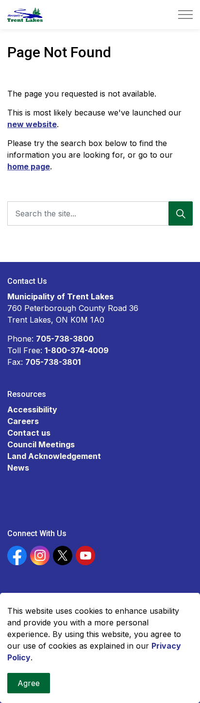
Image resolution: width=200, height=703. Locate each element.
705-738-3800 (65, 338)
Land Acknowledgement (54, 456)
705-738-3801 (53, 362)
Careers (23, 421)
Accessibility (32, 409)
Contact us (28, 433)
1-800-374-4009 (77, 350)
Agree (28, 683)
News (18, 468)
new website (32, 124)
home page (28, 166)
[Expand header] (185, 14)
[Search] (180, 213)
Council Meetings (41, 444)
